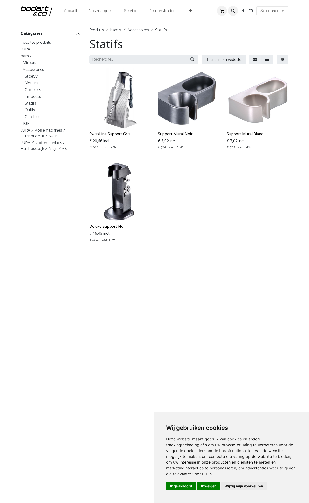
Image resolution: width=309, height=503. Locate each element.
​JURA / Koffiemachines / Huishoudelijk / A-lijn (43, 133)
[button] (233, 11)
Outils (30, 110)
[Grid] (255, 59)
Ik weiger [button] (208, 486)
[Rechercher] (192, 59)
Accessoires (33, 69)
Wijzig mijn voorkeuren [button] (244, 486)
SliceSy (31, 76)
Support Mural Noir (175, 133)
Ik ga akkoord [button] (181, 486)
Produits (96, 30)
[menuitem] (70, 11)
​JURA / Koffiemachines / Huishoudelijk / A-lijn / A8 (44, 146)
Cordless (32, 116)
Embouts (33, 96)
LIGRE (26, 123)
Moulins (31, 83)
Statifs (30, 103)
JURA (25, 49)
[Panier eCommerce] (222, 11)
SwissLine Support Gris (109, 133)
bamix (26, 56)
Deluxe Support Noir (107, 226)
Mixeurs (29, 62)
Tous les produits (36, 42)
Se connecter (272, 10)
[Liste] (267, 59)
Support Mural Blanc (245, 133)
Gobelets (33, 89)
